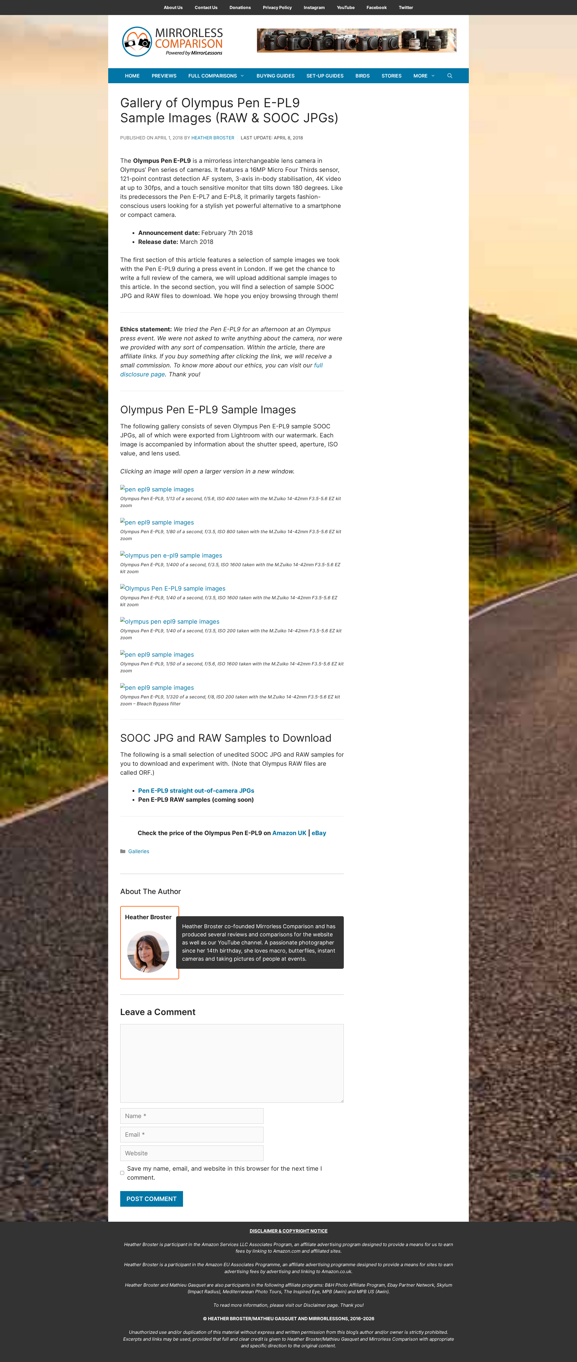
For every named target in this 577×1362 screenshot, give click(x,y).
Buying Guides (276, 76)
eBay (319, 833)
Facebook (377, 7)
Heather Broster (212, 138)
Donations (240, 7)
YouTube (346, 7)
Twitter (406, 7)
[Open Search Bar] (449, 75)
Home (132, 76)
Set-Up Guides (325, 76)
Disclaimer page (321, 1305)
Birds (363, 76)
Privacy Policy (277, 7)
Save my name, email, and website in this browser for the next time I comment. (224, 1173)
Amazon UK (289, 833)
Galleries (138, 851)
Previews (164, 76)
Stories (391, 76)
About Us (173, 7)
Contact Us (206, 7)
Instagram (314, 7)
